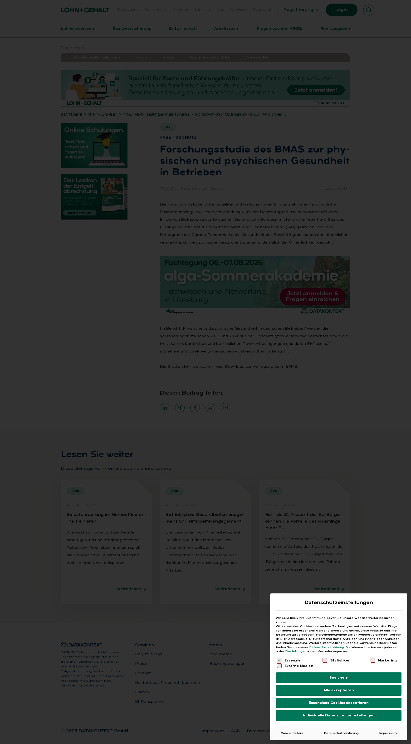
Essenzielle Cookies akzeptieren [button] (339, 703)
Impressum (388, 733)
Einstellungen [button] (295, 651)
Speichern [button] (338, 678)
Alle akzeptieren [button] (338, 690)
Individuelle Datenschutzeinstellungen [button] (339, 715)
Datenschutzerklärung (326, 647)
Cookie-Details (292, 733)
